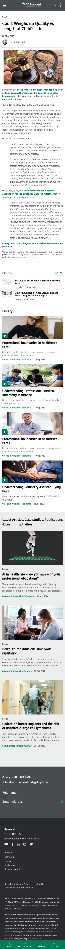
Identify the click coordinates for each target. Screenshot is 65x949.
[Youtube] (6, 844)
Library (7, 311)
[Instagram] (24, 844)
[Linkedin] (18, 844)
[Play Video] (32, 327)
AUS (56, 272)
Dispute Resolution (14, 887)
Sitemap (28, 887)
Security (9, 884)
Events (7, 273)
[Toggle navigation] (4, 5)
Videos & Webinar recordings (16, 359)
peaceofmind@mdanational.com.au (22, 838)
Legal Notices (39, 884)
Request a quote (13, 869)
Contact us (54, 946)
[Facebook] (12, 844)
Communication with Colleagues (18, 596)
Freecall (10, 946)
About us (9, 852)
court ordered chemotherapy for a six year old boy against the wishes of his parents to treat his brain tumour (32, 93)
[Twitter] (31, 844)
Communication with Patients (17, 671)
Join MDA (41, 946)
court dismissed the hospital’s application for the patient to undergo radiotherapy (29, 192)
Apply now (10, 865)
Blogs (5, 569)
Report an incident (25, 946)
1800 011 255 (13, 834)
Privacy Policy (22, 884)
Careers (8, 861)
